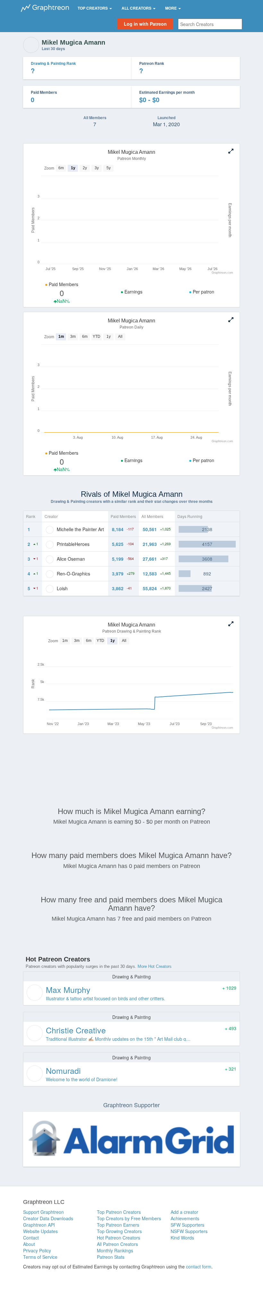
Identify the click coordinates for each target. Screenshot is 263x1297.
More (171, 8)
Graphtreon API (39, 1225)
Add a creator (184, 1212)
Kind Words (182, 1237)
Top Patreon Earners (118, 1225)
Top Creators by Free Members (129, 1218)
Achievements (185, 1218)
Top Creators (93, 8)
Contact (31, 1237)
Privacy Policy (37, 1250)
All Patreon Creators (117, 1244)
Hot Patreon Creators (118, 1237)
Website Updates (40, 1231)
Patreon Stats (110, 1257)
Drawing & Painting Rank (53, 63)
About (29, 1244)
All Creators (137, 8)
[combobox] (210, 24)
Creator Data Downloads (48, 1218)
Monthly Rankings (115, 1250)
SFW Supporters (187, 1225)
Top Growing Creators (119, 1231)
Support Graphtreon (43, 1212)
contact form (198, 1266)
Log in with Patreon (145, 24)
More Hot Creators (155, 966)
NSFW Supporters (189, 1231)
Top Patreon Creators (119, 1212)
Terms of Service (40, 1257)
